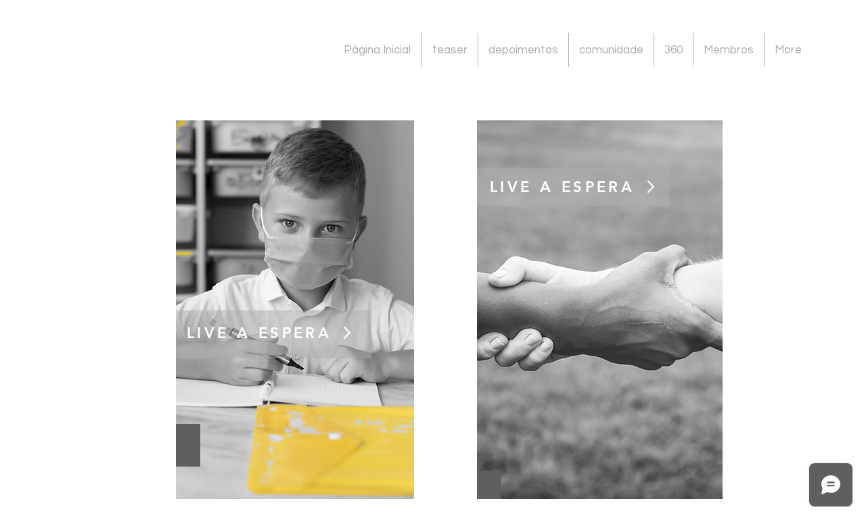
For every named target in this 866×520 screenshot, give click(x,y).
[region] (295, 309)
